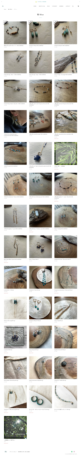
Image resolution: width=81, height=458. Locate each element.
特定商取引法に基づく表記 (22, 451)
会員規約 (28, 451)
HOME (35, 6)
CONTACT (68, 6)
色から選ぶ (10, 9)
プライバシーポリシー (13, 451)
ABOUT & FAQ (42, 6)
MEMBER (61, 6)
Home (5, 9)
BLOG (48, 6)
